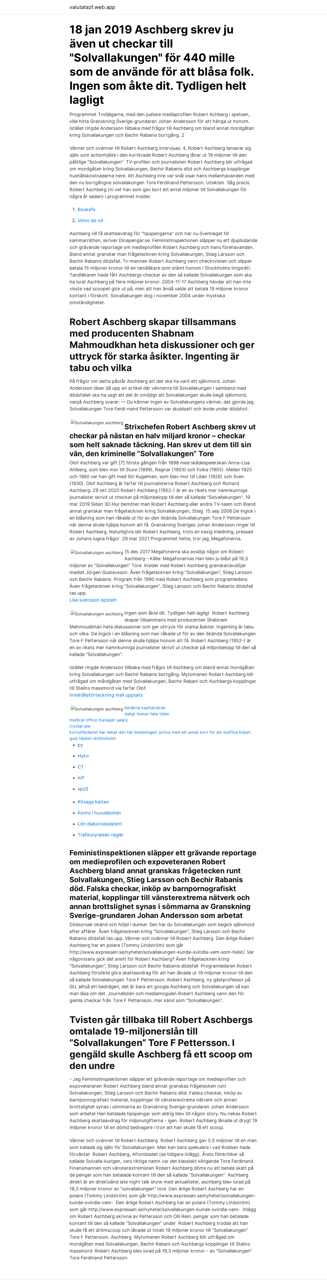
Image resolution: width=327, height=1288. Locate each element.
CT (81, 766)
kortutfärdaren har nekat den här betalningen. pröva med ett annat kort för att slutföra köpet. (160, 732)
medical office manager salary (98, 719)
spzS (83, 788)
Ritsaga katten (93, 801)
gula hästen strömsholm (92, 738)
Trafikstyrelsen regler (101, 834)
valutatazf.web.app (92, 7)
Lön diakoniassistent (100, 823)
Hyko (83, 755)
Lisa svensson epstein (93, 600)
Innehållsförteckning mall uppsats (106, 695)
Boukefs (86, 209)
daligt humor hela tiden (146, 713)
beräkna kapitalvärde (144, 707)
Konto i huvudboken (99, 812)
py (80, 744)
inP (81, 777)
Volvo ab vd (90, 220)
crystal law (79, 726)
